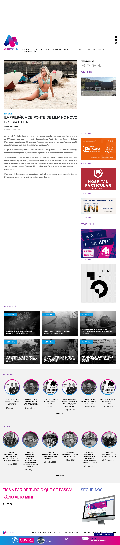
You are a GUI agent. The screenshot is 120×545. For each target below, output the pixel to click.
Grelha (101, 49)
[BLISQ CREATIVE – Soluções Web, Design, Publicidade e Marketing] (115, 533)
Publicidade (28, 51)
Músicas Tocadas (49, 532)
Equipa (60, 532)
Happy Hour (90, 49)
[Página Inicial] (11, 42)
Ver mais (60, 414)
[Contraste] (100, 65)
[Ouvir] (83, 65)
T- (88, 65)
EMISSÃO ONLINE (27, 49)
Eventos (67, 49)
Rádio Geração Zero (53, 49)
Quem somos (36, 532)
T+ (94, 65)
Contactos (86, 532)
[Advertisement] (60, 16)
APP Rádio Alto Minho (72, 532)
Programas (78, 49)
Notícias (39, 49)
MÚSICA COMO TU (12, 532)
